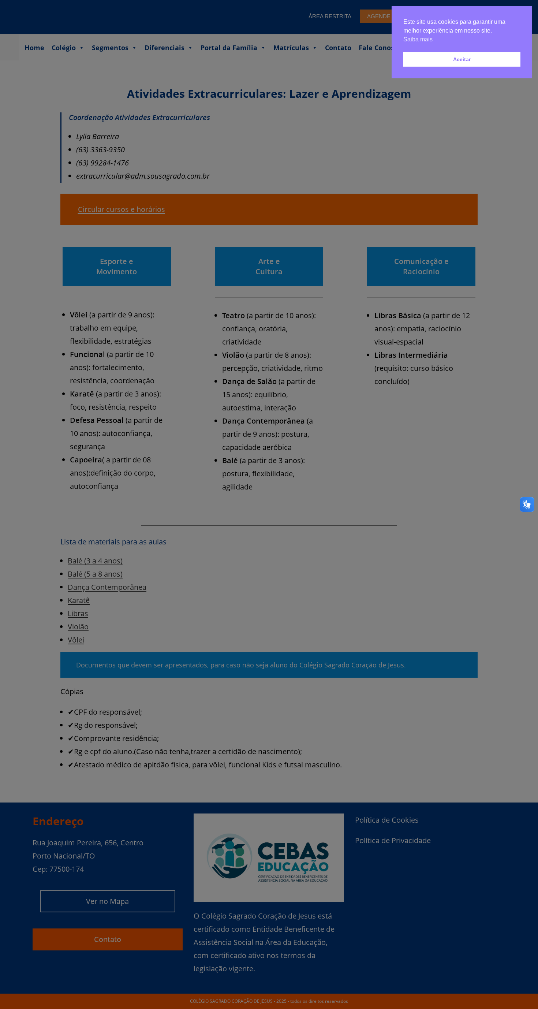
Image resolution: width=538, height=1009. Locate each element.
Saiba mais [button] (418, 39)
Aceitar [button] (462, 59)
